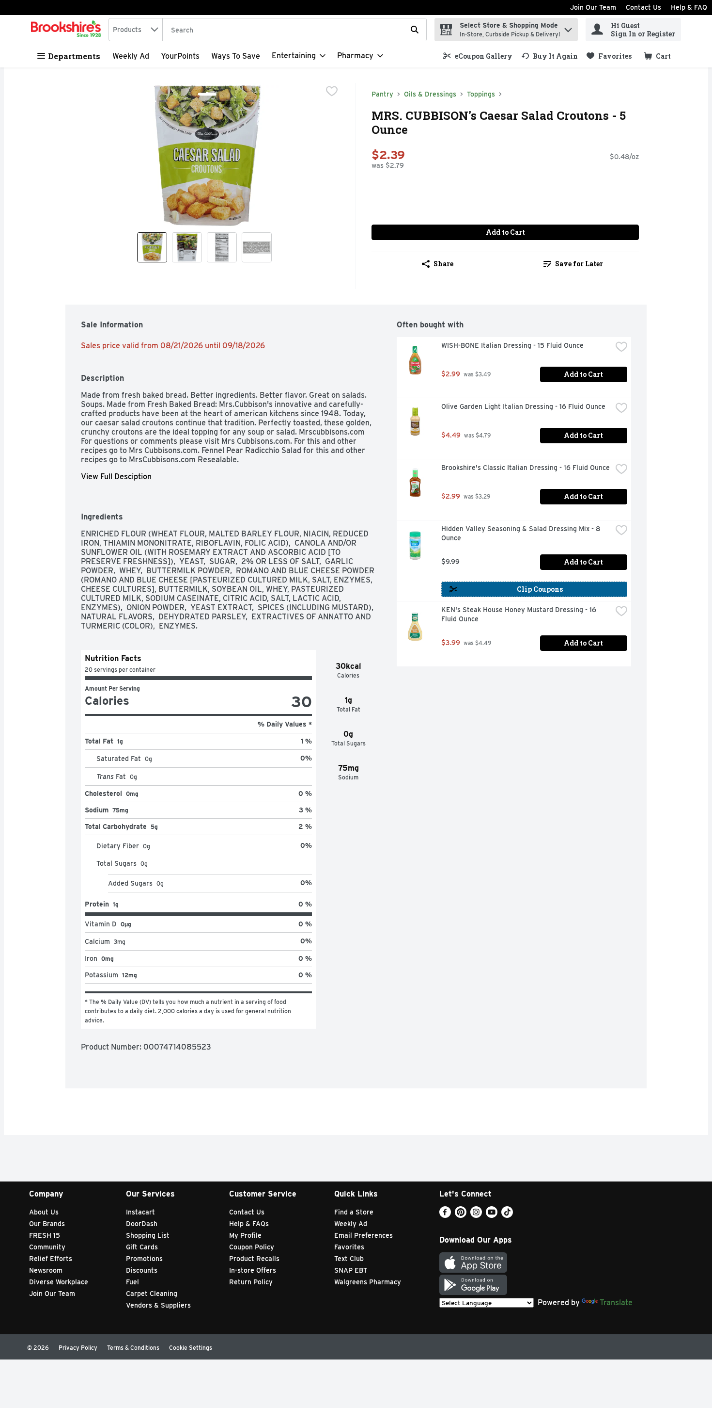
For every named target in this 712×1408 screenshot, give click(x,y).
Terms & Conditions (133, 1347)
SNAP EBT (351, 1270)
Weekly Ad (130, 56)
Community (47, 1247)
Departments (74, 56)
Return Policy (251, 1282)
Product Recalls (254, 1258)
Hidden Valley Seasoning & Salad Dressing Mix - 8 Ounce (521, 533)
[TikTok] (507, 1215)
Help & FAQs (249, 1224)
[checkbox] (332, 91)
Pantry (382, 94)
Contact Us (643, 7)
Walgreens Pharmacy (367, 1282)
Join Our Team (593, 7)
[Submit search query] (414, 29)
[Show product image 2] (187, 247)
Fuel (132, 1282)
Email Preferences (363, 1235)
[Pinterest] (460, 1215)
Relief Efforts (50, 1258)
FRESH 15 (44, 1235)
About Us (44, 1212)
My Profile (245, 1235)
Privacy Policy (78, 1347)
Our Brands (47, 1224)
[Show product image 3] (222, 247)
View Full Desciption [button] (116, 476)
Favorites (349, 1247)
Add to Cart (505, 232)
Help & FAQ (689, 7)
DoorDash (141, 1224)
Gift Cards (142, 1247)
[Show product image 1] (152, 247)
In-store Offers (252, 1270)
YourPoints (180, 56)
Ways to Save (235, 56)
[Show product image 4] (257, 247)
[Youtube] (491, 1215)
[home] (68, 29)
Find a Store (353, 1212)
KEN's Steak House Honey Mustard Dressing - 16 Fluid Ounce (519, 614)
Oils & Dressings (430, 94)
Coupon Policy (251, 1247)
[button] (568, 27)
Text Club (349, 1258)
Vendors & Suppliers (158, 1305)
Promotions (144, 1258)
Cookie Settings (190, 1347)
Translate (616, 1302)
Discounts (141, 1270)
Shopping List (148, 1235)
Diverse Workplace (58, 1282)
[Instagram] (476, 1215)
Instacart (140, 1212)
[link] (478, 56)
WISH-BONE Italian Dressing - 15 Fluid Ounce (512, 345)
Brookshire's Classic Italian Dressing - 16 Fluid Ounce (525, 467)
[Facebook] (445, 1215)
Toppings (481, 94)
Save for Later (579, 263)
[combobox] (135, 29)
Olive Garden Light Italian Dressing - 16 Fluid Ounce (523, 406)
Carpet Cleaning (151, 1293)
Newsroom (45, 1270)
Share (443, 263)
